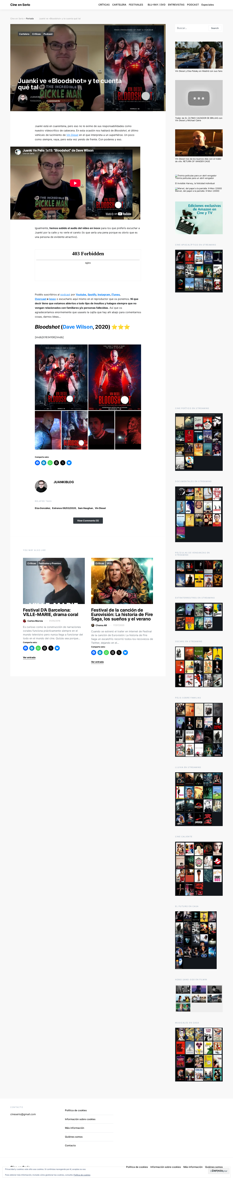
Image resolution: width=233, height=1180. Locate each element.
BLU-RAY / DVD (156, 4)
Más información (74, 1127)
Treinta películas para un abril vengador (194, 178)
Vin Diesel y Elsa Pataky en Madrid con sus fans (198, 71)
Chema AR (101, 625)
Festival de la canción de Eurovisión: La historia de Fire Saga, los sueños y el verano (122, 614)
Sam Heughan (85, 508)
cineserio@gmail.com (23, 1114)
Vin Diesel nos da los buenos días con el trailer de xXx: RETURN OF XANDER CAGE (198, 160)
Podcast (48, 34)
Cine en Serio (20, 5)
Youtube (81, 294)
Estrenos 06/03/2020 (64, 508)
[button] (61, 377)
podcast (65, 294)
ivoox (52, 298)
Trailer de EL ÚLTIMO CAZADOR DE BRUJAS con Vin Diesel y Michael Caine (198, 119)
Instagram (104, 294)
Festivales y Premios (50, 563)
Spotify (92, 294)
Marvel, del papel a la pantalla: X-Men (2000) (197, 191)
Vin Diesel (100, 508)
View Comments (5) (88, 520)
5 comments (53, 100)
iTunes (115, 294)
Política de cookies (82, 1175)
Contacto (70, 1145)
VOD (109, 563)
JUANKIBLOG (37, 97)
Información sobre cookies (80, 1119)
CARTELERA (119, 4)
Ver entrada (29, 657)
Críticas (36, 34)
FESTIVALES (136, 4)
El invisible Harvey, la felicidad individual (195, 183)
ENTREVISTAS (176, 4)
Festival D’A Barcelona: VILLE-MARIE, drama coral (50, 612)
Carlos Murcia (35, 620)
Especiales (207, 4)
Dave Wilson (78, 327)
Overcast (40, 298)
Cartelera (24, 34)
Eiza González (42, 508)
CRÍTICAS (104, 4)
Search (215, 28)
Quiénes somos (74, 1136)
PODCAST (193, 4)
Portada (30, 18)
